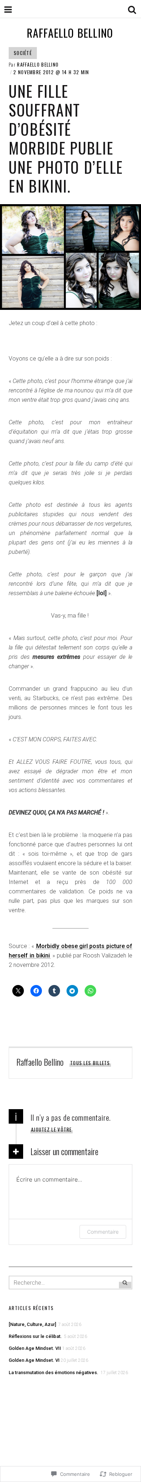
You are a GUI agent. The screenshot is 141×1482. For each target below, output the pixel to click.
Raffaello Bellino (70, 33)
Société (23, 52)
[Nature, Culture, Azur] (33, 1324)
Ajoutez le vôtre (51, 1129)
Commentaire (103, 1232)
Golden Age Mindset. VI (34, 1360)
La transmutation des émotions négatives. (54, 1372)
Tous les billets (90, 1062)
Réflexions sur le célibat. (36, 1336)
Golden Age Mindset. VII (35, 1348)
